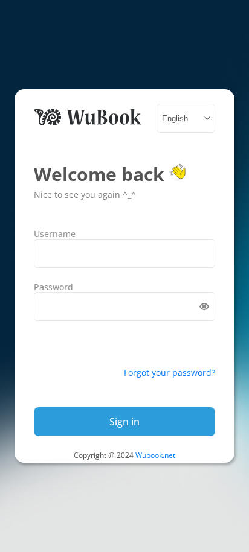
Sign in (124, 421)
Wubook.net (155, 455)
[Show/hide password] (204, 306)
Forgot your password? (169, 372)
